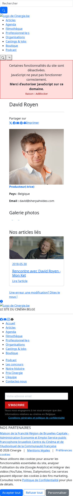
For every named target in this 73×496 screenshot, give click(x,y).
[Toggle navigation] (3, 57)
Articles (11, 20)
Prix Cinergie (14, 373)
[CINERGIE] (15, 16)
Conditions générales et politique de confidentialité (36, 417)
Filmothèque (14, 29)
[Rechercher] (3, 10)
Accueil (10, 323)
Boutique (12, 46)
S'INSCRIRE (16, 405)
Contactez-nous (16, 381)
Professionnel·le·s (17, 33)
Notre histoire (15, 369)
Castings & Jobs (16, 41)
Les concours (14, 364)
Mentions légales (38, 450)
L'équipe (11, 377)
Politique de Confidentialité (40, 480)
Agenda (11, 24)
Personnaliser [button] (57, 493)
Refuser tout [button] (34, 493)
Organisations (15, 37)
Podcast (11, 50)
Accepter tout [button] (11, 493)
